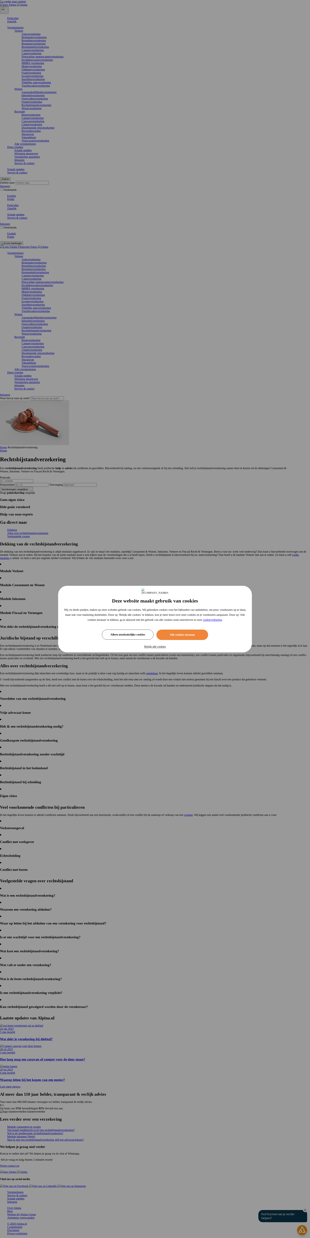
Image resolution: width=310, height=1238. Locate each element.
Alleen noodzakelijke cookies (127, 634)
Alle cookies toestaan (182, 634)
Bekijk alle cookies (155, 646)
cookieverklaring (212, 619)
